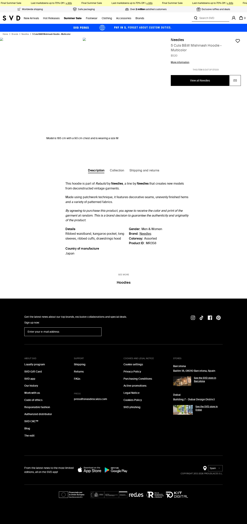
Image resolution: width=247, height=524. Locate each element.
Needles (25, 34)
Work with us (32, 393)
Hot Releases (51, 18)
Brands (139, 18)
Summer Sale (73, 18)
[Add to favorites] (238, 41)
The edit (29, 435)
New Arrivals (31, 18)
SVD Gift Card (33, 371)
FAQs (77, 378)
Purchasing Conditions (138, 378)
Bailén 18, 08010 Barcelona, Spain (194, 370)
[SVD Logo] (11, 18)
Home (5, 34)
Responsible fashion (37, 407)
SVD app (29, 378)
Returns (79, 371)
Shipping (79, 364)
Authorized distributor (38, 414)
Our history (31, 385)
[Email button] (235, 80)
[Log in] (234, 18)
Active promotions (135, 385)
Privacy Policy (132, 371)
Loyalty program (34, 364)
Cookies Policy (133, 400)
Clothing (107, 18)
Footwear (91, 18)
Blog (27, 428)
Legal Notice (132, 393)
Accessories (123, 18)
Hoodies (123, 282)
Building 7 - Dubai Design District (194, 399)
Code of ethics (33, 400)
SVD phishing (132, 407)
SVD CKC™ (31, 421)
